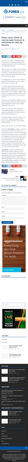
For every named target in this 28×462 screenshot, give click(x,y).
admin (14, 49)
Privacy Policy (4, 436)
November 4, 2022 (6, 399)
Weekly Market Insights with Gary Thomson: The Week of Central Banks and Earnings (17, 379)
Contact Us (4, 431)
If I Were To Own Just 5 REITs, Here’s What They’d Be (13, 402)
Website (3, 216)
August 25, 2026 (13, 349)
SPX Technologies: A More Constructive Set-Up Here (15, 355)
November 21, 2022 (6, 393)
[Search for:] (14, 304)
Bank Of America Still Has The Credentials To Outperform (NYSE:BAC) (12, 391)
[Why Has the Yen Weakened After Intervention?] (5, 371)
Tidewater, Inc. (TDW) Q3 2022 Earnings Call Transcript (12, 396)
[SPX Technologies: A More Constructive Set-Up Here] (5, 421)
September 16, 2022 (6, 404)
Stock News (4, 342)
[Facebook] (9, 4)
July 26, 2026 (12, 382)
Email (3, 211)
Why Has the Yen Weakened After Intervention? (17, 370)
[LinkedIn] (15, 4)
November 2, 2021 (7, 49)
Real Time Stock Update (7, 438)
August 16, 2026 (13, 373)
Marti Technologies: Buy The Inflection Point (16, 346)
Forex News (4, 339)
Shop (3, 441)
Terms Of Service (5, 443)
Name (3, 207)
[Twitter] (12, 4)
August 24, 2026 (13, 357)
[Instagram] (18, 4)
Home (3, 433)
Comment (4, 195)
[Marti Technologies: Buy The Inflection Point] (5, 413)
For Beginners (6, 276)
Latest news (5, 366)
